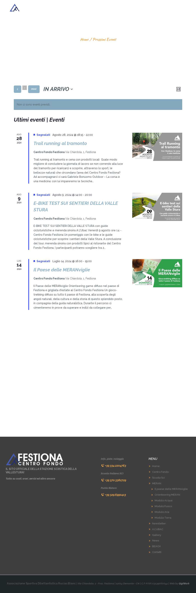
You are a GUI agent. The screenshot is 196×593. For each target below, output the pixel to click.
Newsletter (159, 523)
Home (84, 39)
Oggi (33, 89)
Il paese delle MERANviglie (171, 489)
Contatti (156, 552)
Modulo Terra (163, 517)
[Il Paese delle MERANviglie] (157, 273)
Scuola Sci (158, 477)
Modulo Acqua (163, 500)
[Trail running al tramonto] (157, 147)
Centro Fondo (160, 471)
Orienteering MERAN (167, 494)
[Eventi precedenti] (17, 89)
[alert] (98, 104)
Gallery (156, 535)
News (155, 540)
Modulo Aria (162, 512)
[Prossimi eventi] (24, 88)
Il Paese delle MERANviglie (61, 270)
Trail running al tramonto (60, 143)
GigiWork (184, 583)
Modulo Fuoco (163, 506)
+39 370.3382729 (115, 480)
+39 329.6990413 (115, 494)
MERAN (156, 483)
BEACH (156, 546)
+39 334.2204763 (115, 465)
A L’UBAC (157, 529)
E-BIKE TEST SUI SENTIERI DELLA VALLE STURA (75, 206)
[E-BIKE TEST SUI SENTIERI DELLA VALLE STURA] (157, 207)
